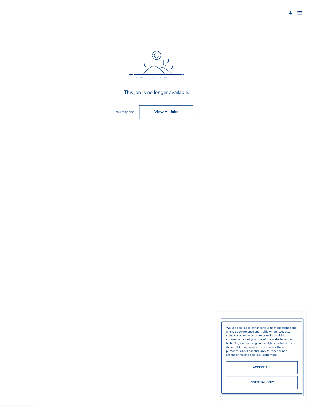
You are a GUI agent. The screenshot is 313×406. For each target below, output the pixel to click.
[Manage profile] (291, 13)
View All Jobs (166, 112)
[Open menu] (299, 13)
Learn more (269, 355)
